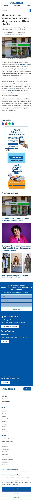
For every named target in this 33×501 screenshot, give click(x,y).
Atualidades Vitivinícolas (8, 439)
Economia (4, 421)
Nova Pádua (5, 413)
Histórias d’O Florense (7, 459)
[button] (3, 123)
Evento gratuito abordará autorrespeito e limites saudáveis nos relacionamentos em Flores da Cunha (16, 248)
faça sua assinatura (6, 378)
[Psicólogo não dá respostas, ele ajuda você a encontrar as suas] (16, 263)
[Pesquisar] (30, 10)
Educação (4, 424)
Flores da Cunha (24, 64)
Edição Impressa (6, 401)
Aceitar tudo (16, 488)
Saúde (3, 429)
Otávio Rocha (13, 90)
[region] (16, 486)
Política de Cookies (13, 484)
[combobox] (16, 10)
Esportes (4, 426)
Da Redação (5, 462)
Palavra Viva (5, 454)
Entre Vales (5, 451)
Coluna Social (5, 449)
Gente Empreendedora (7, 441)
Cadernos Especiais (7, 419)
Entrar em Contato (6, 399)
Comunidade (5, 431)
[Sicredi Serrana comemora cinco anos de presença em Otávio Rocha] (16, 206)
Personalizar (16, 493)
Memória (4, 444)
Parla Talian (5, 446)
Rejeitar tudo (16, 497)
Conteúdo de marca (7, 457)
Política (4, 416)
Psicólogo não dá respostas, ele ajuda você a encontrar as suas (15, 276)
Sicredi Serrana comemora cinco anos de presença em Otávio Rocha (15, 219)
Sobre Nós (4, 396)
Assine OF (4, 404)
